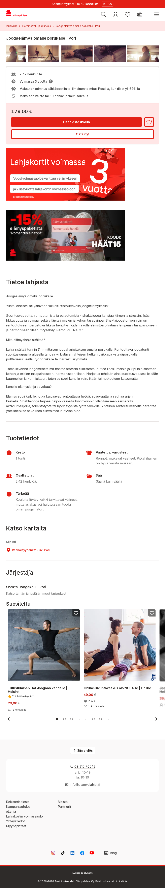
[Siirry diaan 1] (57, 719)
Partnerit (64, 807)
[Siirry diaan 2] (64, 719)
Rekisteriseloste (18, 802)
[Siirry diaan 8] (107, 719)
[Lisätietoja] (50, 81)
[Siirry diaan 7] (100, 719)
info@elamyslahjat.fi (85, 785)
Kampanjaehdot (18, 807)
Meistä (63, 802)
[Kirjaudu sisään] (115, 14)
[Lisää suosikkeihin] (149, 122)
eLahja (11, 811)
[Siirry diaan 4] (78, 719)
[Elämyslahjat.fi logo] (17, 14)
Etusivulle (12, 25)
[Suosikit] (127, 14)
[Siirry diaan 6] (93, 719)
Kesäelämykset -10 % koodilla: (75, 4)
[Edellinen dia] (9, 719)
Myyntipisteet (16, 826)
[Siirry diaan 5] (86, 719)
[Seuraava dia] (155, 719)
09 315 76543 (84, 766)
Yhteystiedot (15, 821)
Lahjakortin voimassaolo (24, 816)
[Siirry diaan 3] (71, 719)
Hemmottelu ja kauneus (36, 25)
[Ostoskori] (139, 14)
